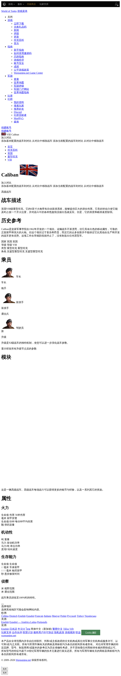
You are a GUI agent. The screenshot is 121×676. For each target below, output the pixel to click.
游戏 (10, 20)
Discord (18, 112)
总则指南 (19, 56)
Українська (90, 616)
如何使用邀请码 (23, 53)
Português (42, 622)
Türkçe (80, 616)
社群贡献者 (20, 115)
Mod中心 (19, 118)
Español (30, 616)
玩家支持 (6, 632)
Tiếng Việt (68, 629)
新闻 (16, 30)
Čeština (5, 616)
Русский (71, 616)
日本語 (13, 629)
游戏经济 (19, 60)
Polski (63, 616)
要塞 (16, 79)
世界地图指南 (21, 92)
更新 (16, 36)
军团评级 (19, 85)
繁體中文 (57, 629)
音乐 (16, 43)
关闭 (5, 669)
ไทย (28, 629)
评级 (16, 33)
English (22, 616)
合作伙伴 (17, 632)
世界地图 (19, 82)
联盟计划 (28, 632)
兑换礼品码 (20, 26)
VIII (10, 159)
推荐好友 (19, 109)
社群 (10, 99)
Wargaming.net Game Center (28, 73)
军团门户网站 (21, 89)
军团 (10, 76)
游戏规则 (70, 632)
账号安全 (19, 63)
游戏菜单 (22, 11)
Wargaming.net (23, 660)
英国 (10, 153)
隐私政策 (59, 632)
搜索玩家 (19, 105)
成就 (16, 66)
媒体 (16, 121)
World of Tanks (9, 11)
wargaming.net (8, 635)
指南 (10, 46)
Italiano (47, 616)
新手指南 (19, 50)
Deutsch (13, 616)
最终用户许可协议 (43, 632)
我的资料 (19, 102)
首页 (10, 146)
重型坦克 (13, 156)
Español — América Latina (23, 622)
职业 (78, 632)
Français (39, 616)
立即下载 (19, 23)
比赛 (10, 95)
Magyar (56, 616)
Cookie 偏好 (90, 632)
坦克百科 (19, 40)
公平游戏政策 (21, 69)
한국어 (21, 629)
